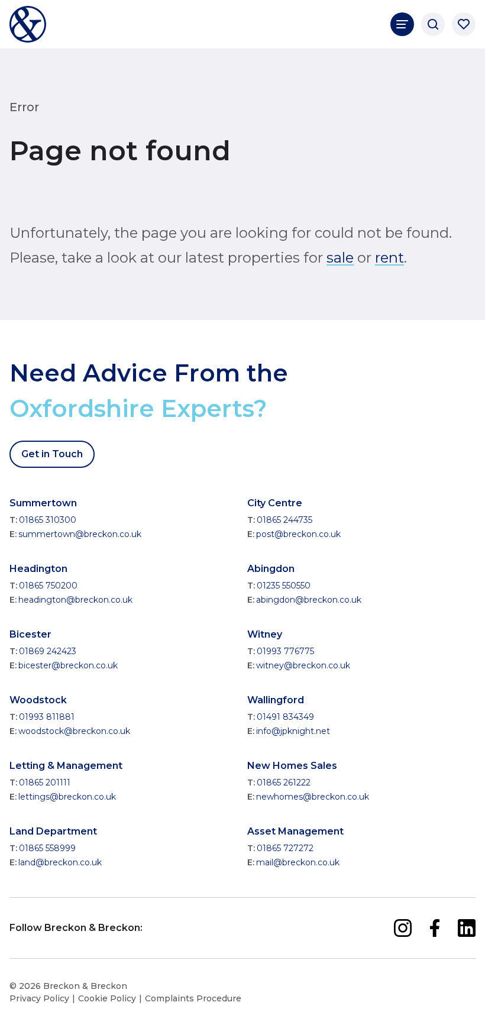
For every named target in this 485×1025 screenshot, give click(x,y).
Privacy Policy (39, 998)
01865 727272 (285, 848)
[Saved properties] (464, 24)
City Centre (274, 503)
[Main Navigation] (402, 24)
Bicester (30, 634)
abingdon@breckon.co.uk (308, 599)
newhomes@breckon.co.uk (312, 796)
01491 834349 (285, 717)
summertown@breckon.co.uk (79, 534)
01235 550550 (284, 585)
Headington (38, 568)
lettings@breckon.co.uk (67, 796)
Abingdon (271, 568)
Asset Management (295, 831)
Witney (264, 634)
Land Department (53, 831)
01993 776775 (285, 651)
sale (340, 257)
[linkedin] (467, 928)
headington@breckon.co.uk (75, 599)
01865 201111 (44, 782)
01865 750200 (48, 585)
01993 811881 (47, 717)
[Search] (433, 24)
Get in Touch (52, 454)
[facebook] (435, 928)
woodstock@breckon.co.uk (74, 731)
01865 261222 (284, 782)
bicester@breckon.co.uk (68, 665)
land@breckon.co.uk (60, 862)
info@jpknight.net (293, 731)
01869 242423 (47, 651)
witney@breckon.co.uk (303, 665)
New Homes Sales (292, 765)
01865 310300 (47, 520)
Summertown (43, 503)
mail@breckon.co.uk (298, 862)
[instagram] (403, 928)
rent (389, 257)
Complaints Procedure (193, 998)
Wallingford (275, 700)
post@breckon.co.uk (298, 534)
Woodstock (38, 700)
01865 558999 (47, 848)
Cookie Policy (107, 998)
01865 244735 (284, 520)
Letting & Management (65, 765)
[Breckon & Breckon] (27, 24)
